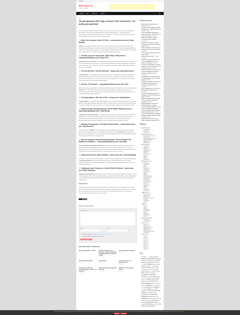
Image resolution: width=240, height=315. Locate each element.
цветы (146, 306)
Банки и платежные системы (148, 135)
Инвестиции (145, 137)
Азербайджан (148, 269)
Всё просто (85, 5)
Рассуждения (146, 210)
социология (155, 300)
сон (151, 300)
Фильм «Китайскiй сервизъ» (86, 260)
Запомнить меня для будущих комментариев (92, 236)
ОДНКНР (145, 174)
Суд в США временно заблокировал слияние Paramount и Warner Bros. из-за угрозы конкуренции (151, 34)
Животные (145, 147)
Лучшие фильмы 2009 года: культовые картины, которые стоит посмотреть (88, 269)
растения (153, 298)
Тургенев (143, 281)
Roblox (149, 266)
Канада (148, 276)
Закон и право (146, 194)
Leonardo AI (151, 262)
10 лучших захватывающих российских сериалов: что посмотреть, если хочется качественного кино (151, 66)
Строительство (146, 181)
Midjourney (151, 264)
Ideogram (143, 262)
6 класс (144, 242)
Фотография (145, 214)
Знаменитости (146, 195)
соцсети (159, 300)
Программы (145, 232)
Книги (144, 206)
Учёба (87, 13)
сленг (146, 300)
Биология (145, 162)
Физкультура (145, 185)
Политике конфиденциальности (178, 311)
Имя (81, 228)
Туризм (144, 213)
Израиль (153, 272)
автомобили (148, 283)
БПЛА (157, 269)
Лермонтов (155, 276)
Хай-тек (143, 223)
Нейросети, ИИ (146, 229)
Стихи (144, 212)
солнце (148, 300)
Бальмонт (143, 271)
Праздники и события (147, 198)
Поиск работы (146, 219)
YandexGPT (158, 267)
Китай (151, 276)
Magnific (142, 264)
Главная (82, 13)
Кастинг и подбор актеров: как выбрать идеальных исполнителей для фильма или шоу (151, 115)
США (148, 280)
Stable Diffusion (155, 266)
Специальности (146, 221)
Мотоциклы (145, 132)
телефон (156, 302)
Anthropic (152, 256)
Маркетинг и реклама (147, 139)
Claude (148, 258)
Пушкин (157, 278)
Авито (145, 269)
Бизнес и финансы (145, 134)
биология (149, 285)
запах (153, 287)
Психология (145, 178)
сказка (143, 300)
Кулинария (145, 151)
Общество (143, 192)
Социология (145, 200)
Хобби (144, 216)
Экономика (145, 190)
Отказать (124, 313)
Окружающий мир (146, 177)
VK (146, 267)
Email (108, 228)
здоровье (156, 287)
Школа (143, 234)
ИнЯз (144, 166)
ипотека (144, 289)
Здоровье (145, 148)
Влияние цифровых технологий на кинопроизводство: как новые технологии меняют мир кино (149, 105)
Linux (155, 262)
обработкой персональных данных (101, 234)
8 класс (144, 245)
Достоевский (146, 272)
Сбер (151, 279)
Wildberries (149, 267)
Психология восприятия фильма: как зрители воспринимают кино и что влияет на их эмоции (150, 61)
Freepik (146, 260)
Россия (143, 280)
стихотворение (148, 302)
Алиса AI (151, 269)
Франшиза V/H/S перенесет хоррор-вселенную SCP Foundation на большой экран (150, 44)
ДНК (142, 272)
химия (159, 304)
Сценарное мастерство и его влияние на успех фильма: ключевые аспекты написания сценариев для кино (151, 83)
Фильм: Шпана (102, 260)
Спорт (144, 201)
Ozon (146, 266)
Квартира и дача (146, 150)
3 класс (144, 238)
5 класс (144, 241)
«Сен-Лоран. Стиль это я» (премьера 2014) (125, 261)
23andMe (143, 256)
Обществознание (146, 175)
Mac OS (158, 262)
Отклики (102, 13)
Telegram (143, 267)
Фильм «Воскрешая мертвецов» (127, 250)
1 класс (144, 236)
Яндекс (142, 283)
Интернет (145, 225)
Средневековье (155, 279)
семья (160, 298)
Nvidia (159, 264)
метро (155, 292)
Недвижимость (146, 142)
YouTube (142, 269)
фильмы (85, 199)
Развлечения (145, 209)
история (149, 289)
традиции (143, 304)
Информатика (146, 168)
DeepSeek (152, 258)
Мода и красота (146, 153)
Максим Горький (144, 278)
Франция (153, 281)
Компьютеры (145, 228)
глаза (142, 287)
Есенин (150, 272)
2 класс (144, 237)
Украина (149, 281)
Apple (156, 257)
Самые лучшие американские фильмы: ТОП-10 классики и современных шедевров (150, 100)
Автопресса (145, 130)
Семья (144, 157)
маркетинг (151, 292)
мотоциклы (144, 294)
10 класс (145, 247)
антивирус (159, 283)
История (145, 169)
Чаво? (144, 187)
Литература (145, 170)
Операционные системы (148, 231)
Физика (144, 183)
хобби (143, 306)
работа (149, 298)
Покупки (145, 156)
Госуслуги (154, 271)
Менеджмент (145, 141)
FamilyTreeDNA (158, 258)
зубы (159, 287)
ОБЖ (144, 173)
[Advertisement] (132, 7)
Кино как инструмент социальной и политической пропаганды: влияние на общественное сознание (150, 110)
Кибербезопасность (147, 227)
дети (145, 287)
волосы (154, 285)
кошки (156, 289)
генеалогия (158, 285)
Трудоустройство (145, 218)
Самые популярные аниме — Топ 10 (149, 56)
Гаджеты (145, 224)
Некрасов (153, 278)
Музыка (144, 208)
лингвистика (150, 290)
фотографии (153, 304)
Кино (80, 18)
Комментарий (84, 210)
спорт (142, 302)
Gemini (149, 260)
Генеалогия (145, 146)
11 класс (145, 249)
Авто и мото (144, 128)
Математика (145, 172)
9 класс (144, 246)
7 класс (144, 244)
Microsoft (146, 264)
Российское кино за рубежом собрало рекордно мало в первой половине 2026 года (151, 29)
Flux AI (142, 260)
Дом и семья (144, 144)
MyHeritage (156, 264)
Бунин (147, 271)
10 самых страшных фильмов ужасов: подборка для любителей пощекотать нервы (150, 95)
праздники (144, 298)
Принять (117, 313)
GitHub (155, 260)
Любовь (144, 152)
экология (151, 306)
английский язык (154, 283)
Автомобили (145, 129)
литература (157, 290)
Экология (145, 189)
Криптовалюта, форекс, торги (149, 138)
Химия (144, 186)
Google (158, 260)
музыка (148, 294)
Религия (145, 199)
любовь (143, 292)
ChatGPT (143, 258)
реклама (157, 298)
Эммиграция (145, 159)
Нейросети (94, 13)
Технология (145, 182)
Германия (150, 271)
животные (149, 287)
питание (153, 296)
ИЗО (144, 165)
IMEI (147, 262)
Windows (153, 267)
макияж (147, 292)
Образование (144, 161)
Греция (158, 271)
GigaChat (152, 260)
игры (142, 289)
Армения (154, 269)
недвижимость (154, 294)
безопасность (143, 285)
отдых (150, 296)
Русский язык (146, 179)
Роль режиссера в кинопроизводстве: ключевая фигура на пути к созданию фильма (150, 78)
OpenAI (143, 266)
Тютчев (146, 281)
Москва (149, 278)
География (145, 164)
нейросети (144, 296)
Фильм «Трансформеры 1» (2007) (87, 250)
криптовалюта (144, 290)
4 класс (144, 240)
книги (152, 289)
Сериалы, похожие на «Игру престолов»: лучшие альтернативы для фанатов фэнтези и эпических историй (107, 253)
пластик (156, 296)
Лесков (159, 276)
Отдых (144, 155)
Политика (145, 196)
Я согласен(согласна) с (96, 234)
